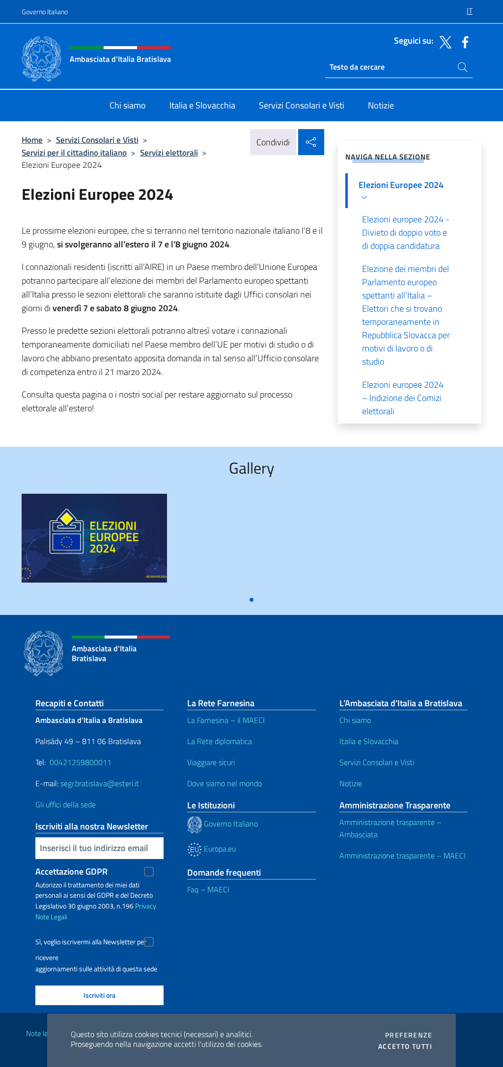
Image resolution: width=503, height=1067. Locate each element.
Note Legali (51, 916)
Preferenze (408, 1035)
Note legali (42, 1033)
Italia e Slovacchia (368, 741)
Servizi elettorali (169, 152)
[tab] (251, 600)
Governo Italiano (45, 11)
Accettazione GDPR (71, 871)
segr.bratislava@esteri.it (99, 783)
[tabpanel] (94, 542)
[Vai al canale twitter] (443, 41)
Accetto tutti (405, 1046)
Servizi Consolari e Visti (97, 139)
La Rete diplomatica (219, 741)
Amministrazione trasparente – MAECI (402, 855)
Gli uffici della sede (65, 804)
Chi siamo (355, 720)
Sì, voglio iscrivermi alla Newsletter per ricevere (90, 943)
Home (32, 139)
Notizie (350, 783)
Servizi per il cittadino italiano (74, 152)
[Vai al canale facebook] (463, 41)
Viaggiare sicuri (211, 762)
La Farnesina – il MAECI (226, 720)
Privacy (145, 906)
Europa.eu (219, 848)
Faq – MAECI (208, 889)
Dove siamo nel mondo (224, 783)
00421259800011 (81, 762)
